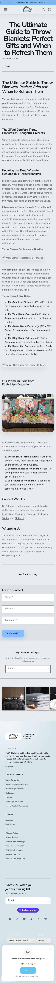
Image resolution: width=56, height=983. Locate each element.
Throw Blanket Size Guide (16, 805)
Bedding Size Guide (14, 801)
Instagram (43, 514)
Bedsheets (9, 793)
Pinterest (19, 518)
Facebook (32, 514)
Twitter (5, 518)
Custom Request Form (15, 858)
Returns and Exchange (15, 841)
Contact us (10, 824)
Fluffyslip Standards (14, 850)
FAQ (7, 828)
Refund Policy (11, 837)
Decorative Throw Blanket (16, 784)
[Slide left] (22, 716)
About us (9, 820)
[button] (5, 10)
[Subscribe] (47, 669)
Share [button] (7, 66)
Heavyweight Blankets (14, 788)
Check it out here (28, 464)
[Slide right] (34, 716)
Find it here (18, 476)
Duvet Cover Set (12, 780)
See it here (28, 488)
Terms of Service (12, 854)
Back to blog (30, 574)
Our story (9, 766)
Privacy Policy (11, 833)
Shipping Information (14, 845)
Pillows (8, 797)
